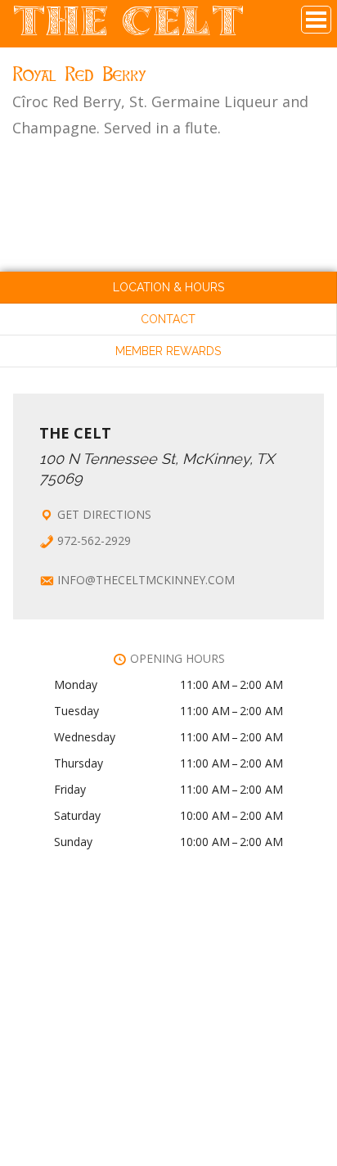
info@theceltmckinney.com (146, 580)
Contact (168, 319)
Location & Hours (168, 287)
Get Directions (104, 514)
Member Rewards (168, 351)
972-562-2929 (94, 540)
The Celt (129, 27)
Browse (316, 20)
